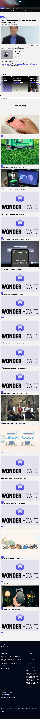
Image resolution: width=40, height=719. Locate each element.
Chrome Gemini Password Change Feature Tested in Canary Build (14, 634)
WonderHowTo (2, 8)
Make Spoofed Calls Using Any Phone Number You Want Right (32, 680)
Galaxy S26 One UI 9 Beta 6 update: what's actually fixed (12, 214)
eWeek (23, 708)
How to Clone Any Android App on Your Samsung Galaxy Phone (32, 662)
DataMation (28, 708)
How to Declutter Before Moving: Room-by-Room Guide (12, 558)
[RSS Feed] (8, 668)
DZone (3, 711)
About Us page (9, 665)
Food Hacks (18, 10)
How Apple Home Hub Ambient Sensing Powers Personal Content (14, 528)
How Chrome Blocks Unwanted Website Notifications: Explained (14, 343)
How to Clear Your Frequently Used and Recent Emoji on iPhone (32, 677)
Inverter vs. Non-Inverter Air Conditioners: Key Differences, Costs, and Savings (17, 453)
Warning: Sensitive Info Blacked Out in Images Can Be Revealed (32, 683)
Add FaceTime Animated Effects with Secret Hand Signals (32, 671)
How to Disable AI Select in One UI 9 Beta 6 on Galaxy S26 (12, 294)
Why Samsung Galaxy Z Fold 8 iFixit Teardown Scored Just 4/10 (14, 393)
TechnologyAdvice (10, 708)
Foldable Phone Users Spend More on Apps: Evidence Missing (13, 478)
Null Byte (17, 8)
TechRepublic (17, 708)
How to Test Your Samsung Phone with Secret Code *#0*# (31, 674)
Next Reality (13, 8)
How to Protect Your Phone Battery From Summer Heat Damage (14, 319)
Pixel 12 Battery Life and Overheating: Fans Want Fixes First (13, 137)
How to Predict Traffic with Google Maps (32, 668)
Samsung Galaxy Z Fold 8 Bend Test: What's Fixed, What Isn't (13, 583)
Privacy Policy (3, 688)
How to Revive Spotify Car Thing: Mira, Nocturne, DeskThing (13, 189)
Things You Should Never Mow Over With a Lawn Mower (12, 167)
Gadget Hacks (8, 8)
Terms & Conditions (4, 686)
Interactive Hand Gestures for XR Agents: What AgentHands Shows (15, 239)
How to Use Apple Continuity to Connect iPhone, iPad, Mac (13, 503)
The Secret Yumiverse (29, 10)
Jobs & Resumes (20, 5)
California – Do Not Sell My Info (6, 692)
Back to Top (4, 701)
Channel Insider (35, 708)
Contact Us (3, 690)
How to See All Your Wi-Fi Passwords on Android (32, 657)
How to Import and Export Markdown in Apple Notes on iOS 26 (14, 368)
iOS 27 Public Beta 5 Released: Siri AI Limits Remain (11, 269)
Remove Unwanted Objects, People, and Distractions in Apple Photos (32, 660)
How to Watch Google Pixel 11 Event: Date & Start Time (12, 609)
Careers (5, 694)
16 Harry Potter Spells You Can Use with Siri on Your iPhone (32, 665)
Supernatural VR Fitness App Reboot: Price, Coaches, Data (13, 423)
